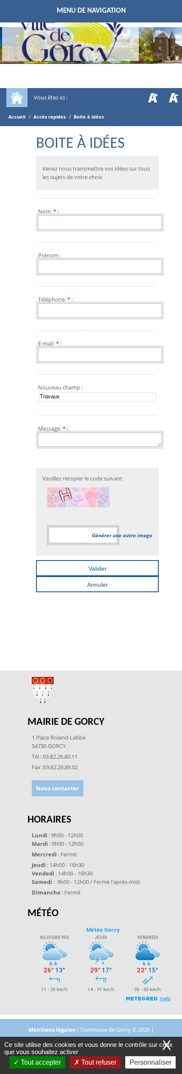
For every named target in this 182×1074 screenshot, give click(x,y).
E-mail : (49, 343)
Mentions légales (52, 1029)
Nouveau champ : (60, 387)
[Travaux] (97, 396)
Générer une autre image (122, 535)
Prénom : (49, 255)
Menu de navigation (91, 10)
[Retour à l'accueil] (70, 40)
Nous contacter (57, 788)
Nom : (48, 211)
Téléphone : (55, 299)
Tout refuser (98, 1062)
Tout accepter (40, 1062)
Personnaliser (150, 1062)
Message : (53, 428)
